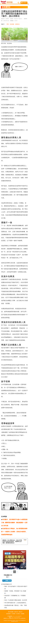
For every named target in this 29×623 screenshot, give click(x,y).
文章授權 (13, 613)
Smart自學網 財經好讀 (10, 2)
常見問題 (18, 613)
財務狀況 (17, 24)
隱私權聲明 (8, 613)
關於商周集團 (10, 611)
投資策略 (12, 24)
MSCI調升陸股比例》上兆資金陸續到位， (15, 602)
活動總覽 (22, 613)
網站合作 (20, 611)
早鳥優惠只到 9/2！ (8, 576)
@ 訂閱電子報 (7, 581)
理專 (8, 24)
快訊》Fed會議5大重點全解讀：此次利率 (15, 600)
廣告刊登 (16, 611)
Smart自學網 (4, 2)
